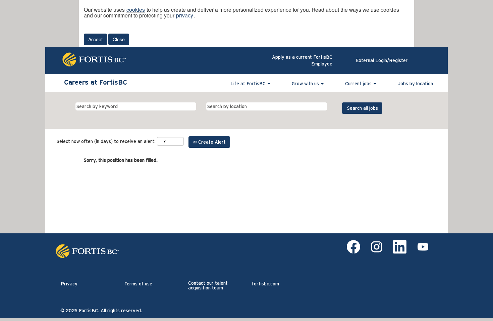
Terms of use (138, 283)
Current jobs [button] (359, 83)
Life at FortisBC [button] (248, 83)
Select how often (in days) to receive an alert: (106, 141)
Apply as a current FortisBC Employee (302, 60)
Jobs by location (415, 83)
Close (119, 39)
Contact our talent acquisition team (208, 285)
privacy (184, 15)
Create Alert (211, 142)
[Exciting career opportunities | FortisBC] (89, 251)
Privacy (69, 283)
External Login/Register (382, 60)
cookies (135, 9)
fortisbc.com (265, 283)
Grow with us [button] (306, 83)
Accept (95, 39)
